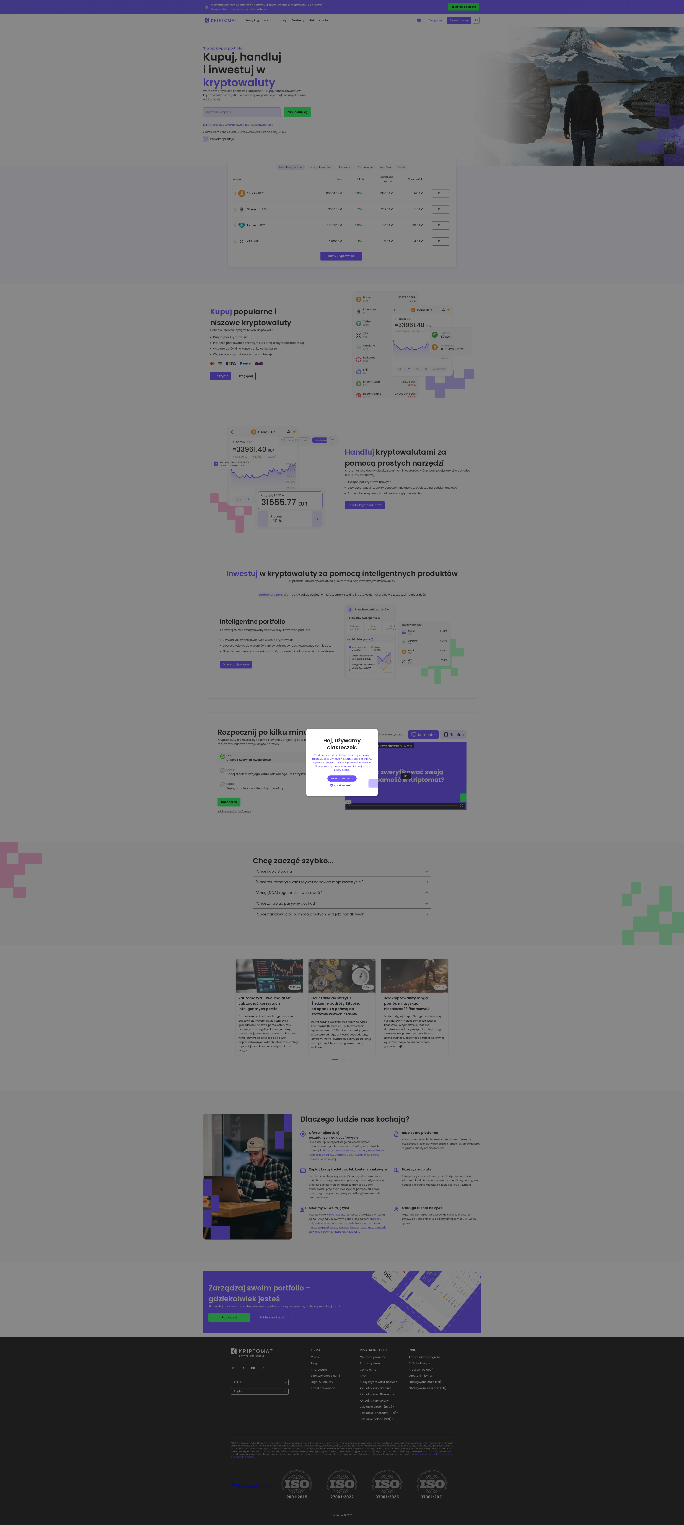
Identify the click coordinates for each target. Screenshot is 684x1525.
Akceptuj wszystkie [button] (342, 778)
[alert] (342, 762)
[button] (342, 785)
